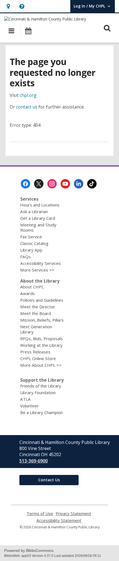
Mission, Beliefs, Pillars (42, 320)
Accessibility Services (40, 263)
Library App (31, 250)
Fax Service (31, 236)
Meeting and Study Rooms (38, 227)
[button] (8, 6)
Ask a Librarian (34, 211)
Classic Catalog (34, 243)
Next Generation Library (36, 329)
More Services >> (37, 270)
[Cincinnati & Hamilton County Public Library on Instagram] (52, 183)
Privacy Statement (73, 513)
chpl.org (28, 95)
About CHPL (32, 286)
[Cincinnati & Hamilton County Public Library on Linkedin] (78, 183)
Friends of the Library (40, 386)
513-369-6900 (33, 461)
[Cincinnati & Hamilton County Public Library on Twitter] (38, 183)
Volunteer (29, 406)
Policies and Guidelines (41, 300)
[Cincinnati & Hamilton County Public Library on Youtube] (65, 183)
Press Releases (35, 352)
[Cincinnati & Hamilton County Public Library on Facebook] (25, 183)
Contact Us (49, 479)
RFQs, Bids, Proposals (41, 338)
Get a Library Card (37, 218)
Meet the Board (35, 313)
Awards (27, 293)
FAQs (25, 256)
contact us (26, 107)
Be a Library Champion (41, 412)
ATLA (25, 399)
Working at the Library (41, 345)
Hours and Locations (40, 205)
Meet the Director (37, 306)
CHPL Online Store (38, 358)
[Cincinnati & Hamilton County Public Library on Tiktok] (92, 183)
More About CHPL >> (40, 365)
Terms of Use (40, 513)
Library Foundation (38, 392)
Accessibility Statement (59, 520)
